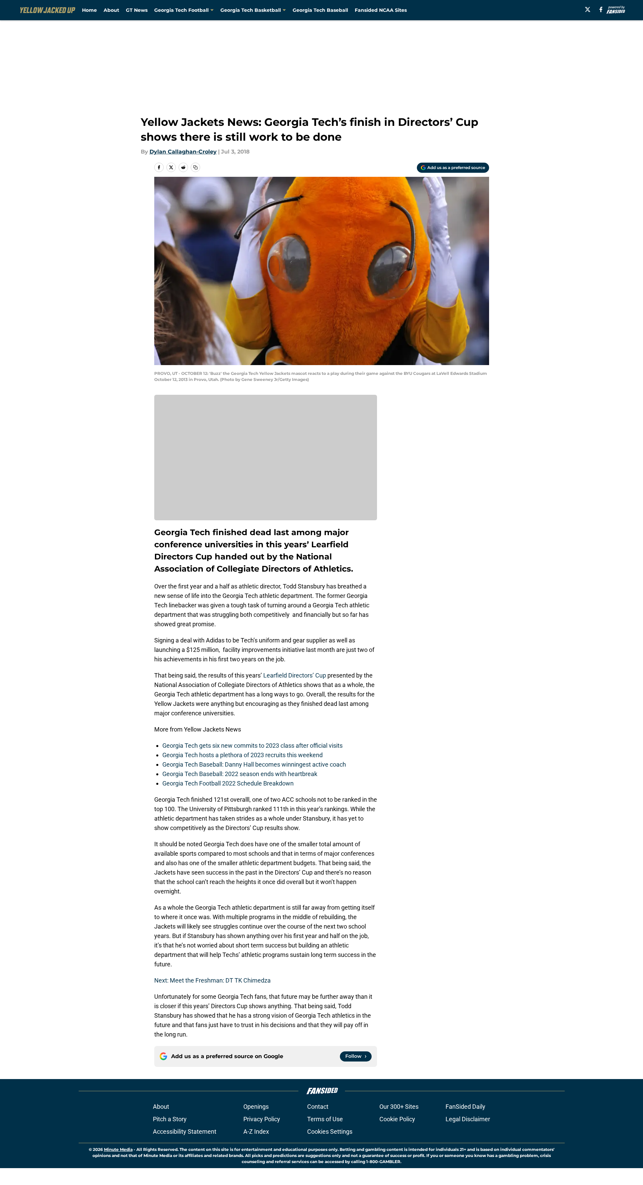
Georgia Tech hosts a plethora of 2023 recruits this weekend (242, 755)
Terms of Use (325, 1119)
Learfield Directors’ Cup (294, 675)
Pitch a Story (170, 1119)
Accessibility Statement (184, 1131)
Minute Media (118, 1149)
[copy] (195, 167)
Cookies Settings (329, 1131)
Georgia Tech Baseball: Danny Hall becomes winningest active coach (254, 764)
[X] (587, 9)
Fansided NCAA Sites (381, 10)
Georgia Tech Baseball (320, 10)
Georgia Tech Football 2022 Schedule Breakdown (228, 783)
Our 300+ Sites (399, 1106)
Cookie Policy (397, 1119)
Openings (256, 1106)
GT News (137, 10)
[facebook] (600, 9)
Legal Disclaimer (468, 1119)
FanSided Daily (465, 1106)
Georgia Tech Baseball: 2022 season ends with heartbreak (239, 773)
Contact (317, 1106)
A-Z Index (256, 1131)
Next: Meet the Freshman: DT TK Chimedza (212, 980)
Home (89, 10)
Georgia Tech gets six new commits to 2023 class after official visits (252, 745)
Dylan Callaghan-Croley (183, 151)
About (111, 10)
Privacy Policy (261, 1119)
